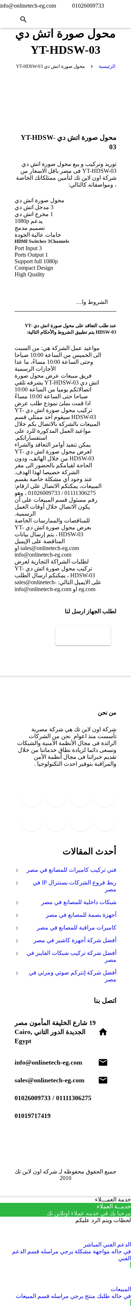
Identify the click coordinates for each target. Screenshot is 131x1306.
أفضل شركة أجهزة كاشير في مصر (74, 940)
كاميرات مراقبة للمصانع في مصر (76, 927)
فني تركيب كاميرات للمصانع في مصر (71, 870)
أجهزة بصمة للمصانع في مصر (81, 915)
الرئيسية (107, 66)
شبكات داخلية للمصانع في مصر (78, 902)
